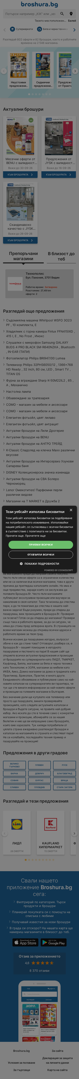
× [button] (70, 510)
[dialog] (39, 539)
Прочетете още (35, 536)
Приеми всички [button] (41, 544)
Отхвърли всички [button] (40, 554)
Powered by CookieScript (58, 570)
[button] (39, 563)
